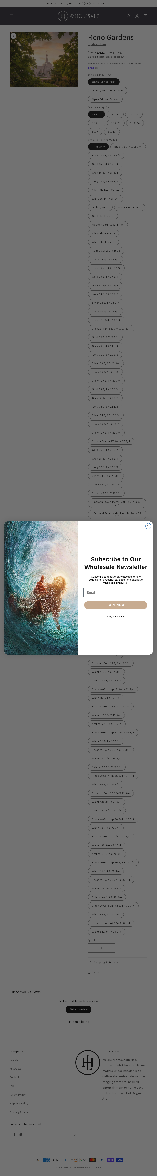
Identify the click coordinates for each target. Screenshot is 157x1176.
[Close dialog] (148, 526)
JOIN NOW (116, 605)
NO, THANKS (116, 616)
